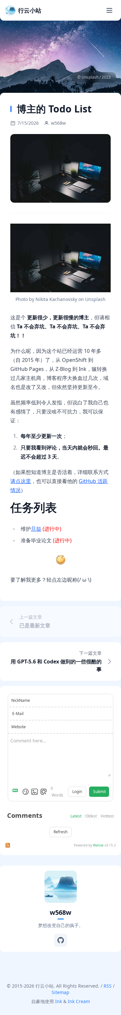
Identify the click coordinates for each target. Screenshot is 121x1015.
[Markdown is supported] (16, 792)
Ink (58, 1001)
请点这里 (20, 481)
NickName (20, 700)
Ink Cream (79, 1001)
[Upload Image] (34, 792)
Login (77, 791)
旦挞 (36, 528)
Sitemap (60, 992)
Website (18, 727)
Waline (98, 845)
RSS (108, 986)
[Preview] (43, 792)
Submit (99, 791)
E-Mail (18, 713)
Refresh (60, 832)
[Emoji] (25, 792)
